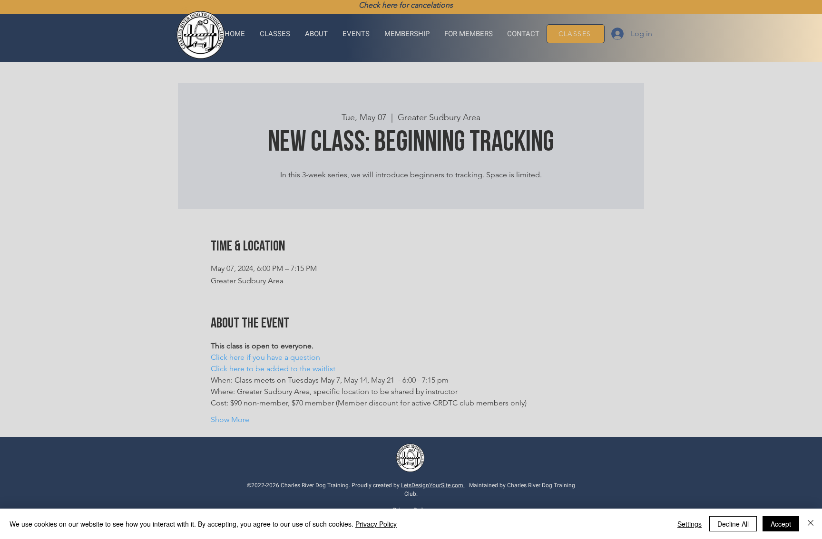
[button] (275, 33)
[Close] (810, 523)
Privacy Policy (376, 524)
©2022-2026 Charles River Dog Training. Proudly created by (324, 485)
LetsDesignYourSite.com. (433, 485)
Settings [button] (689, 524)
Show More (230, 419)
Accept (781, 524)
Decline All (733, 524)
